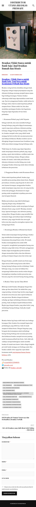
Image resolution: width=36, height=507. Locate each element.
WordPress (22, 503)
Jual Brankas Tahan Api (10, 399)
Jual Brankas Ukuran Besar (12, 404)
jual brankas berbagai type (23, 385)
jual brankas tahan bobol (11, 402)
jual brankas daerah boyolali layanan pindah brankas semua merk (16, 393)
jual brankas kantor (10, 396)
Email (4, 470)
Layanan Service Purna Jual (12, 407)
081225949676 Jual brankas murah (13, 382)
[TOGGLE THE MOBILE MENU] (3, 5)
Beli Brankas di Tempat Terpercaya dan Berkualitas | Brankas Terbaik (15, 418)
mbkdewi (5, 74)
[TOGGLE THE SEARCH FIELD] (33, 5)
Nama (4, 461)
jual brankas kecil (25, 396)
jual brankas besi (9, 390)
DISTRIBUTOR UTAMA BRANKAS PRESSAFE (18, 5)
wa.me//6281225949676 (11, 362)
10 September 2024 (16, 74)
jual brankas (7, 385)
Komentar (6, 442)
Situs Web (5, 478)
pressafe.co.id (8, 365)
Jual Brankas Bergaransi (11, 387)
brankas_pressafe (16, 368)
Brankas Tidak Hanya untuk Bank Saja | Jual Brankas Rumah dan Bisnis (16, 65)
